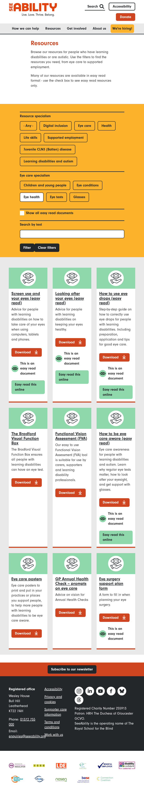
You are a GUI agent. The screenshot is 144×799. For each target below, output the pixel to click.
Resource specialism (35, 116)
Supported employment (66, 138)
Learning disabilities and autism (48, 161)
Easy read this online (25, 387)
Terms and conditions (52, 724)
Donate (125, 17)
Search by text (31, 224)
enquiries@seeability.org (27, 736)
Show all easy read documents (49, 213)
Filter (27, 248)
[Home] (33, 9)
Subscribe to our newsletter (72, 669)
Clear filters (47, 248)
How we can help (25, 28)
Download (23, 352)
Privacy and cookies (53, 699)
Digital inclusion (55, 126)
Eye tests (56, 197)
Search (92, 6)
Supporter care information (55, 711)
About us (99, 28)
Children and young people (45, 185)
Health (107, 126)
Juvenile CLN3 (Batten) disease (47, 149)
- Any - (28, 126)
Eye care (84, 126)
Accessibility (122, 6)
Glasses (79, 197)
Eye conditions (88, 185)
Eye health (32, 197)
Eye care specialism (35, 175)
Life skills (30, 138)
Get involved (76, 28)
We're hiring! (122, 28)
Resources (53, 28)
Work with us (53, 735)
